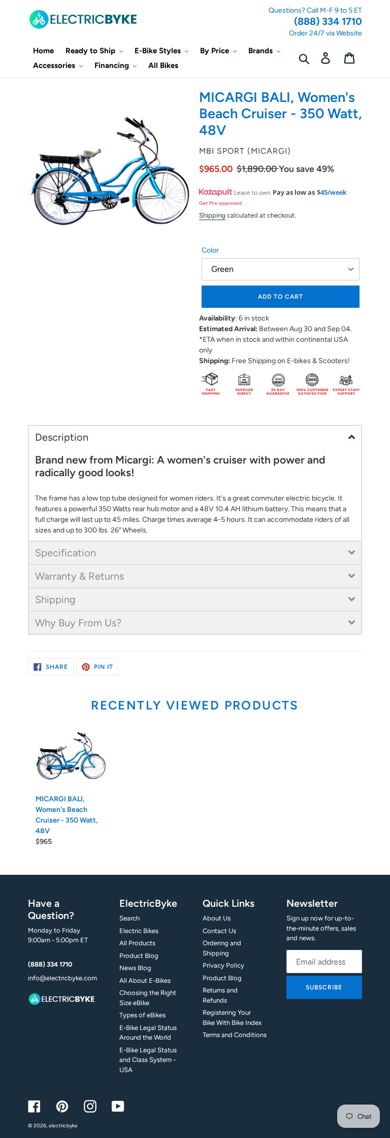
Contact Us (219, 931)
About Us (217, 918)
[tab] (195, 436)
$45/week (331, 192)
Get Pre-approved (220, 202)
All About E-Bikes (145, 980)
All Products (137, 943)
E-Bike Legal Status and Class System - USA (148, 1060)
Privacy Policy (223, 965)
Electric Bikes (138, 931)
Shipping (212, 215)
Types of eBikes (142, 1015)
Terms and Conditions (235, 1035)
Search (129, 918)
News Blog (135, 968)
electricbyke (63, 1125)
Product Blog (138, 955)
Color (210, 250)
